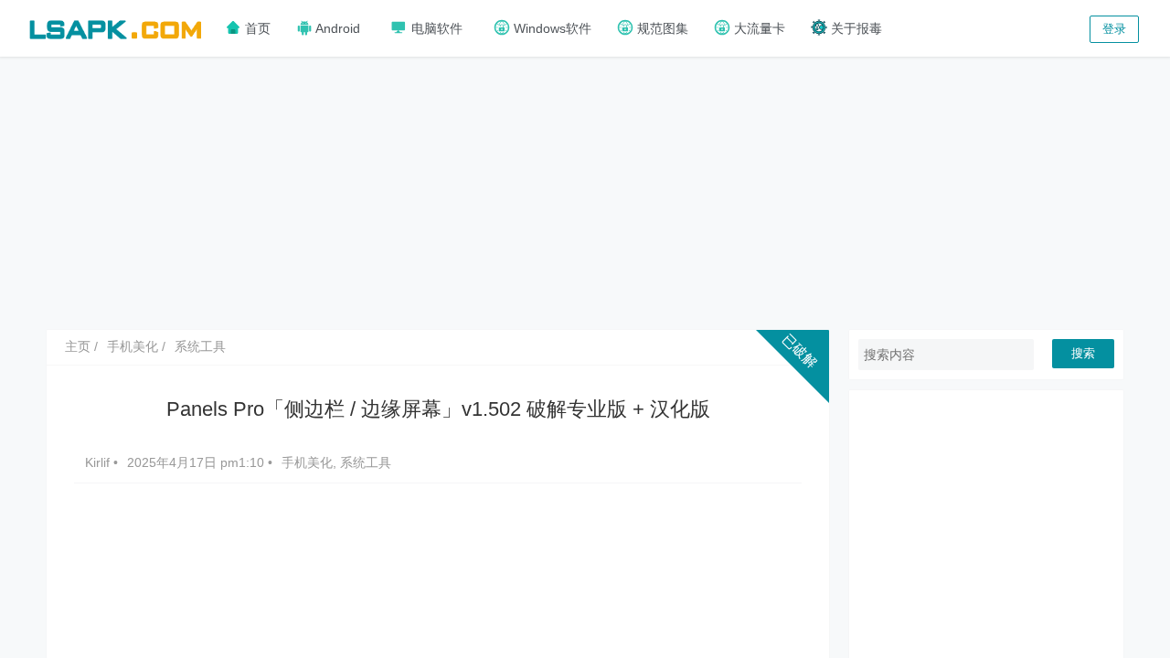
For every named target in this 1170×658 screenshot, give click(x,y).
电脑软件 (435, 28)
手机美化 (132, 346)
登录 (1114, 29)
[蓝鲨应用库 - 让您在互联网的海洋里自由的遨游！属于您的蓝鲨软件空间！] (115, 27)
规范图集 (660, 28)
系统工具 (200, 346)
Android (336, 28)
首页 (256, 28)
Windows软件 (550, 28)
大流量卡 (757, 28)
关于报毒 (854, 28)
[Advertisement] (585, 192)
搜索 (1083, 353)
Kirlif (99, 462)
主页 (77, 346)
